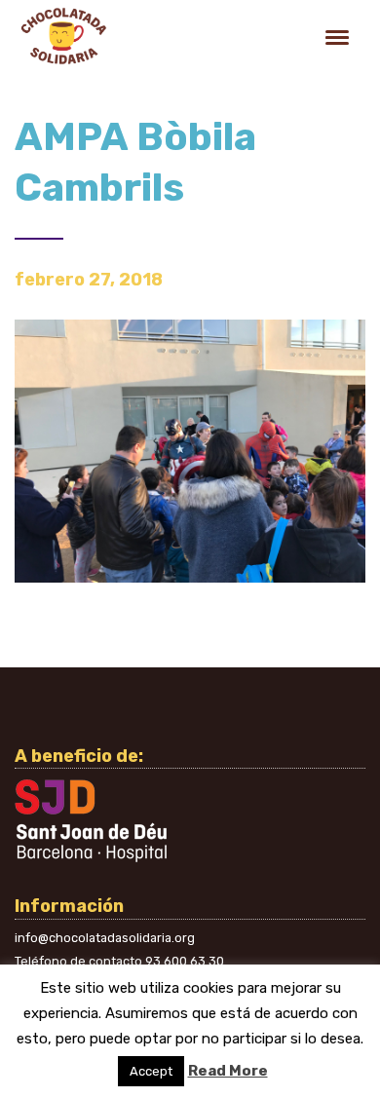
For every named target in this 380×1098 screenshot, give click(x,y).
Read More (228, 1070)
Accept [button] (151, 1071)
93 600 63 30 (184, 961)
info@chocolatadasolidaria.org (105, 937)
